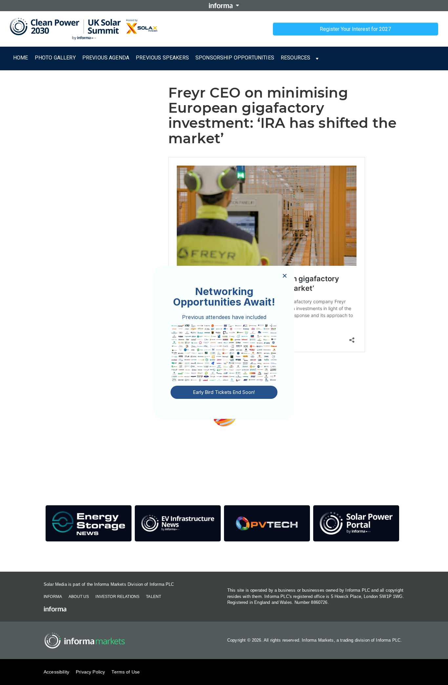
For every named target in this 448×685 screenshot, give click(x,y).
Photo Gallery (55, 58)
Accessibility (56, 671)
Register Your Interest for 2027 (355, 29)
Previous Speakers (162, 58)
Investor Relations (117, 596)
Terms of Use (126, 671)
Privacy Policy (90, 671)
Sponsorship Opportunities (234, 58)
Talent (153, 596)
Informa (53, 596)
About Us (79, 596)
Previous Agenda (105, 58)
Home (20, 58)
